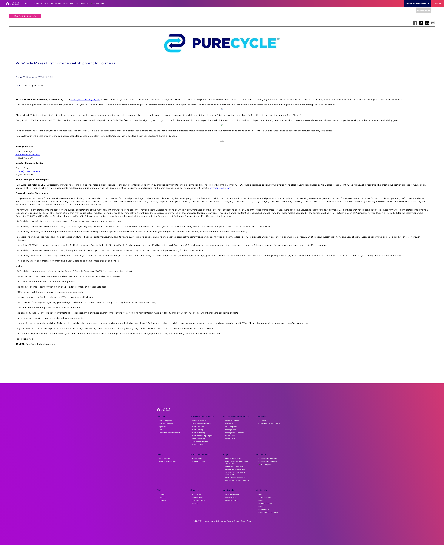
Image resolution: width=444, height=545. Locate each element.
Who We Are (196, 494)
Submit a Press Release (416, 3)
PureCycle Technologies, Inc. (85, 99)
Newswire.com (230, 497)
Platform (162, 497)
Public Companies (165, 421)
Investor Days (230, 436)
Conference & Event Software (269, 424)
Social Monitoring (198, 439)
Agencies (162, 427)
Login (436, 3)
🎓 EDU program (97, 3)
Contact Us (422, 10)
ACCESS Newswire (232, 494)
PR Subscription (165, 458)
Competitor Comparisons (234, 466)
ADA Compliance (231, 427)
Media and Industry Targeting (202, 436)
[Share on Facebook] (415, 23)
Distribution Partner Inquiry (268, 512)
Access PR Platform (199, 421)
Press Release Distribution (201, 424)
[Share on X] (421, 23)
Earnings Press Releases (234, 433)
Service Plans (197, 458)
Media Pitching (197, 430)
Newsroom (84, 3)
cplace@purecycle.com (27, 171)
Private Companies (166, 424)
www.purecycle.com (220, 188)
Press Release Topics (233, 458)
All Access (262, 421)
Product (162, 494)
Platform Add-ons (198, 461)
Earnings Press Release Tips (235, 477)
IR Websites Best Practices (235, 469)
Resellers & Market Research (169, 433)
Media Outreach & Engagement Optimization (236, 462)
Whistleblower (230, 439)
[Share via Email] (433, 23)
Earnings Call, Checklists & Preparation (235, 473)
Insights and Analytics (200, 442)
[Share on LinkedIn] (427, 23)
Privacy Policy (246, 521)
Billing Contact (263, 509)
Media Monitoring (198, 433)
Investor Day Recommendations (237, 480)
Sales (260, 500)
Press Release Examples (267, 461)
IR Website (229, 424)
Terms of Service (233, 521)
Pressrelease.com (231, 500)
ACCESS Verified (198, 445)
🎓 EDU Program (264, 464)
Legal (161, 430)
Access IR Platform (232, 421)
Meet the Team (197, 497)
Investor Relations (198, 500)
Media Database (198, 427)
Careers (195, 503)
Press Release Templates (267, 458)
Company (162, 500)
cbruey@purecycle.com (27, 154)
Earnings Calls (230, 430)
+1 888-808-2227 (264, 497)
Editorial (261, 506)
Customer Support (265, 503)
